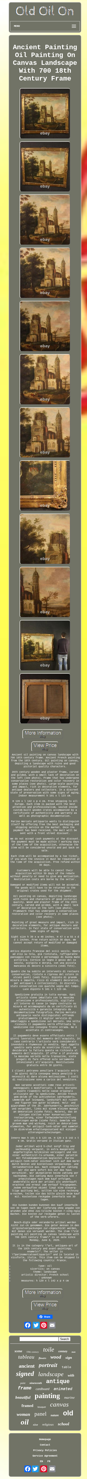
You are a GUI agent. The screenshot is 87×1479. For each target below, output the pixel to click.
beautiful (22, 1397)
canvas (59, 1404)
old (68, 1413)
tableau (26, 1357)
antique (58, 1381)
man (74, 1352)
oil (25, 1422)
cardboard (42, 1389)
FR (48, 1461)
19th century (32, 1352)
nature (55, 1415)
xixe (35, 1424)
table (66, 1367)
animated (63, 1388)
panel (40, 1414)
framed (27, 1405)
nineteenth (36, 1383)
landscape (51, 1374)
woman (23, 1414)
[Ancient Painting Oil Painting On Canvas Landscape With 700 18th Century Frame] (45, 113)
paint (22, 1383)
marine (69, 1398)
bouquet (42, 1407)
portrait (48, 1365)
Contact (45, 1445)
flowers (42, 1358)
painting (47, 1396)
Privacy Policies (45, 1450)
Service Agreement (45, 1455)
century (62, 1351)
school (63, 1424)
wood (55, 1357)
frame (24, 1388)
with (71, 1375)
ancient (27, 1366)
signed (25, 1373)
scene (18, 1351)
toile (48, 1349)
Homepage (45, 1439)
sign (68, 1357)
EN (41, 1461)
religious (48, 1424)
